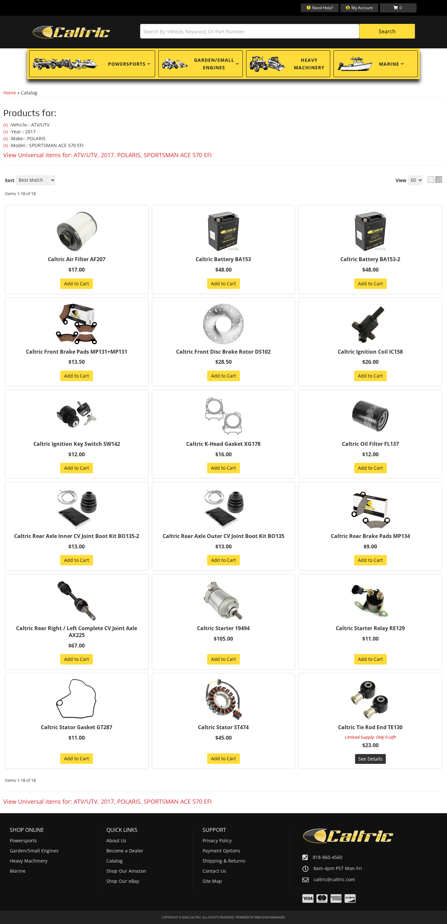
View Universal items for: (107, 155)
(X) (5, 125)
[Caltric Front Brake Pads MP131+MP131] (76, 324)
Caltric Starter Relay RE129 (370, 628)
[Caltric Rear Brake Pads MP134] (370, 508)
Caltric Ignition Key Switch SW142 (76, 444)
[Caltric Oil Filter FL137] (370, 416)
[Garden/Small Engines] (175, 64)
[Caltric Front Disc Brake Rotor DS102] (223, 324)
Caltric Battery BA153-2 (370, 259)
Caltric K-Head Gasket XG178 (223, 444)
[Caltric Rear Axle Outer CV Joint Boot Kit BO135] (223, 508)
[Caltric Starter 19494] (223, 600)
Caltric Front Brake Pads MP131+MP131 (76, 351)
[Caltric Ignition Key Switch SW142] (76, 416)
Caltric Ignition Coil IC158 (370, 351)
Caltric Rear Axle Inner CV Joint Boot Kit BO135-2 (76, 536)
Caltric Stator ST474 (223, 727)
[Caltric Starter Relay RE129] (370, 600)
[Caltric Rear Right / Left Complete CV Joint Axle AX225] (76, 600)
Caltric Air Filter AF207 (76, 259)
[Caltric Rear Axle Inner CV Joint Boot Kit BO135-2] (76, 508)
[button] (277, 31)
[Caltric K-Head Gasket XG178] (223, 416)
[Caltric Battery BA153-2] (370, 231)
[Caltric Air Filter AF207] (76, 231)
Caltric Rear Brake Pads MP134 (370, 536)
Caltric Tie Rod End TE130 (370, 727)
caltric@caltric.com (334, 879)
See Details (370, 759)
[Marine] (355, 63)
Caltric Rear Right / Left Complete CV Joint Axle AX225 (76, 632)
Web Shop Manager (270, 917)
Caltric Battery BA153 (223, 259)
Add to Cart (76, 283)
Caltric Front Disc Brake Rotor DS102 (223, 351)
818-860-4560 (327, 857)
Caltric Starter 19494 (223, 628)
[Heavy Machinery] (267, 63)
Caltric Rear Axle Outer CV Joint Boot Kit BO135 (223, 536)
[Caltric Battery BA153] (223, 231)
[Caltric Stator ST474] (223, 699)
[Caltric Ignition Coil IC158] (370, 324)
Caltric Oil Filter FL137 (370, 444)
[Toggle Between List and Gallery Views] (435, 179)
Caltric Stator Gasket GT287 (76, 727)
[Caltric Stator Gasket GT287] (76, 699)
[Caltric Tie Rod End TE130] (370, 699)
